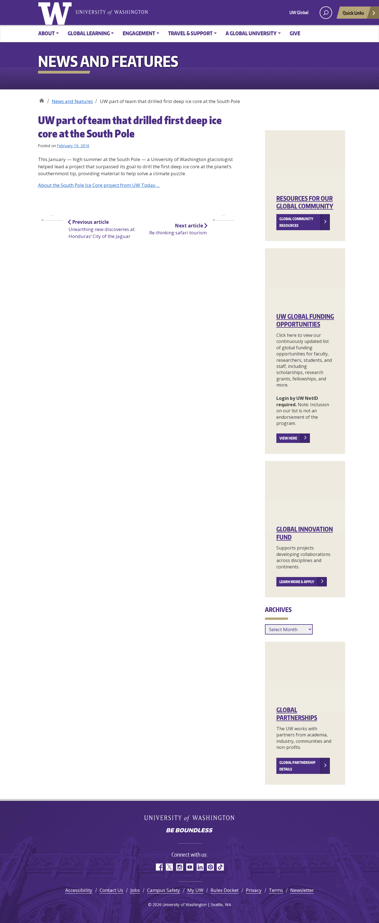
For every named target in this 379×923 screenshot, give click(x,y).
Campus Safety (163, 890)
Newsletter (302, 890)
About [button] (46, 33)
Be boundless (189, 830)
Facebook (159, 867)
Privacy (254, 890)
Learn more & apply (296, 582)
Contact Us (111, 890)
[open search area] (326, 12)
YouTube (189, 867)
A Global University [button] (251, 33)
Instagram (179, 867)
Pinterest (210, 867)
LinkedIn (200, 867)
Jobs (135, 890)
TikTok (220, 867)
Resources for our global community (304, 202)
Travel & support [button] (190, 33)
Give (295, 33)
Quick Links (353, 13)
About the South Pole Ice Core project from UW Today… (99, 185)
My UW (195, 890)
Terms (276, 890)
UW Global (299, 12)
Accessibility (78, 890)
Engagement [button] (139, 33)
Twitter (169, 867)
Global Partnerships (296, 714)
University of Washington (56, 12)
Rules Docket (225, 890)
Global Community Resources (296, 222)
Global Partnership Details (297, 765)
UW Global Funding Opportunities (305, 320)
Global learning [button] (89, 33)
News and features (72, 101)
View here (288, 438)
